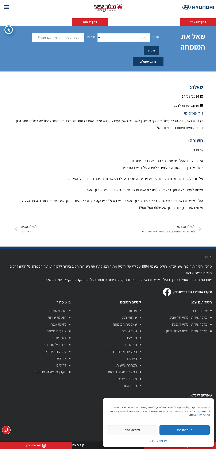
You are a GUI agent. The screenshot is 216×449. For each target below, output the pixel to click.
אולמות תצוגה (56, 331)
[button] (6, 7)
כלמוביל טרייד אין (54, 344)
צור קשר (60, 358)
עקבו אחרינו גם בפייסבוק (192, 291)
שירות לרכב (182, 105)
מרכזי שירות (57, 310)
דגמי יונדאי (58, 337)
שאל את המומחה (125, 324)
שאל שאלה (148, 61)
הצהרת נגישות (126, 365)
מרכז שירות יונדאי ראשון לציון (187, 331)
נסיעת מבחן (58, 324)
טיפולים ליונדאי (55, 351)
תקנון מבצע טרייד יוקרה (49, 371)
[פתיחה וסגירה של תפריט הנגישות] (8, 30)
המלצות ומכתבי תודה (122, 351)
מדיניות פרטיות (126, 378)
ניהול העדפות (132, 430)
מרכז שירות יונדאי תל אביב (188, 317)
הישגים (132, 358)
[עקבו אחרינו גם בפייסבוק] (167, 292)
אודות (133, 310)
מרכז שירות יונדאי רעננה (190, 324)
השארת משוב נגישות (122, 371)
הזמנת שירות (57, 317)
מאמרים (131, 344)
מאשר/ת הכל (184, 430)
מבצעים (131, 337)
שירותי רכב (200, 310)
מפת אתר (130, 385)
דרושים (61, 365)
